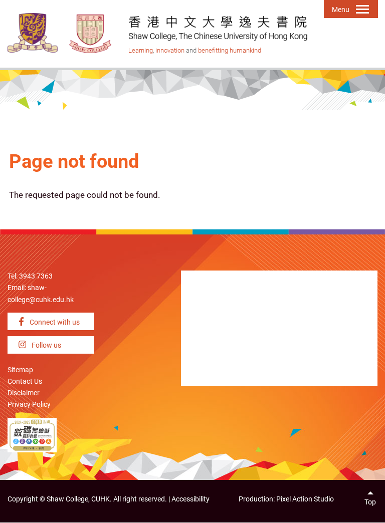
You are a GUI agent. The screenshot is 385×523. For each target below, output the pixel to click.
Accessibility (190, 499)
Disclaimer (24, 393)
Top (370, 502)
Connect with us (54, 322)
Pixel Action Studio (305, 499)
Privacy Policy (29, 404)
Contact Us (25, 381)
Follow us (45, 345)
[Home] (90, 33)
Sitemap (20, 370)
